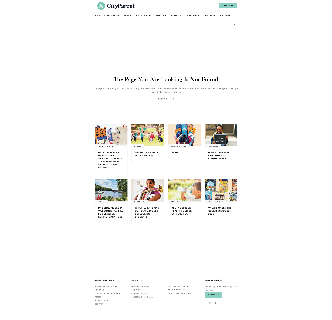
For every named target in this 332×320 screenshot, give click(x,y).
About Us (99, 290)
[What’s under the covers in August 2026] (221, 190)
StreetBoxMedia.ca (178, 286)
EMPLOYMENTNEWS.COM (179, 293)
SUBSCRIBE (227, 6)
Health (137, 146)
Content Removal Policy (107, 293)
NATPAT (176, 152)
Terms (98, 297)
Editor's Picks (105, 146)
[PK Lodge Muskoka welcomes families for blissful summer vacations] (111, 190)
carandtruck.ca (139, 293)
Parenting (213, 146)
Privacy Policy (102, 300)
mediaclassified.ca (141, 286)
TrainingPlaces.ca (177, 290)
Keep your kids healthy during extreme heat (182, 211)
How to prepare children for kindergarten (218, 155)
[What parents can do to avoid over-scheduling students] (147, 190)
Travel (101, 201)
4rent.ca (135, 290)
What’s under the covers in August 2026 (219, 211)
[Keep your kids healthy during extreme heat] (184, 190)
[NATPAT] (184, 135)
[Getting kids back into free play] (147, 135)
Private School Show (106, 286)
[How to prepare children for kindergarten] (221, 135)
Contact (99, 304)
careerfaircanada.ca (142, 297)
